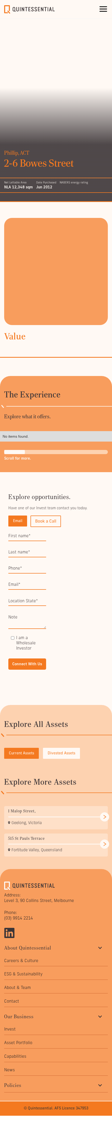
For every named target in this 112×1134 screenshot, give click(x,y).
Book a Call (45, 521)
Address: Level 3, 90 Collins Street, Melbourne (39, 898)
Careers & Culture (21, 960)
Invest (10, 1029)
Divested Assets (61, 753)
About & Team (17, 987)
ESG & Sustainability (23, 973)
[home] (30, 9)
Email (17, 520)
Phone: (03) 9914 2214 (18, 915)
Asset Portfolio (18, 1042)
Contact (11, 1001)
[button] (103, 9)
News (9, 1069)
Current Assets (21, 753)
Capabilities (15, 1056)
